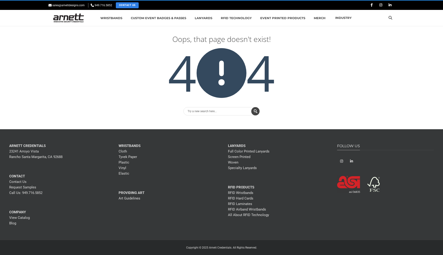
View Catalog (19, 218)
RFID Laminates (240, 204)
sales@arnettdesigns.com (68, 5)
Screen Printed (239, 157)
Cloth (123, 151)
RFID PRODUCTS (241, 187)
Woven (233, 162)
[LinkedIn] (390, 5)
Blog (12, 223)
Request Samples (22, 187)
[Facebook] (371, 5)
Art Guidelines (129, 198)
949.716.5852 (32, 193)
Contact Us (127, 5)
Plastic (124, 162)
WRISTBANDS (111, 18)
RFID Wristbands (240, 193)
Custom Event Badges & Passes (158, 18)
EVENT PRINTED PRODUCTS (282, 18)
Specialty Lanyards (242, 168)
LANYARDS (203, 18)
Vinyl (122, 168)
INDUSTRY (343, 18)
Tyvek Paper (128, 157)
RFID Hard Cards (240, 198)
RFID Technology (236, 18)
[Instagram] (380, 5)
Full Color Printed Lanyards (248, 151)
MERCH (320, 18)
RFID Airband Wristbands (247, 209)
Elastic (124, 173)
